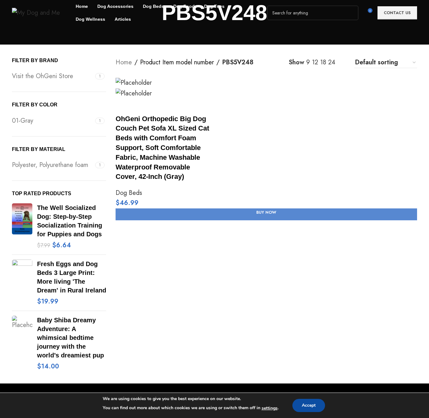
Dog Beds (129, 192)
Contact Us (397, 13)
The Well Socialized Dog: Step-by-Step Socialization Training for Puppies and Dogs (69, 221)
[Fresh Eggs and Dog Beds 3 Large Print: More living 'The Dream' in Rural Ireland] (22, 283)
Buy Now (266, 212)
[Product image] (134, 92)
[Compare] (123, 106)
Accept (309, 405)
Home (124, 62)
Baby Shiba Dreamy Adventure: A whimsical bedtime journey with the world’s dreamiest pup (70, 338)
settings (270, 408)
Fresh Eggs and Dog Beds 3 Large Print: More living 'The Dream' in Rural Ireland (71, 277)
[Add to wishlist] (158, 106)
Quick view (141, 106)
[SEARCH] (351, 13)
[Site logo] (36, 12)
